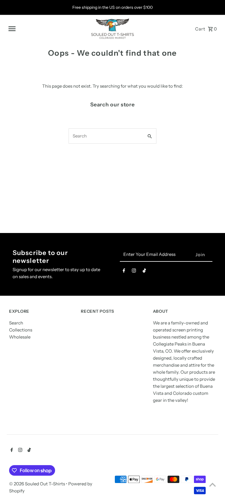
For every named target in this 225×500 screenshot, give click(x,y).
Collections (20, 330)
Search (16, 323)
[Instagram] (134, 271)
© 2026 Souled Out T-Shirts (37, 484)
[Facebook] (124, 271)
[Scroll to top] (212, 484)
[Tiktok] (144, 271)
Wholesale (19, 337)
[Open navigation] (47, 28)
